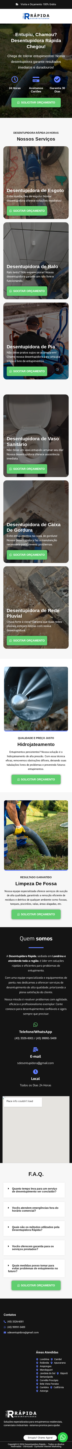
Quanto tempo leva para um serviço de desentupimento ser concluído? (34, 1190)
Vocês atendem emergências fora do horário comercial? (35, 1209)
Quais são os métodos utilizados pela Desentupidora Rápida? (35, 1228)
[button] (34, 1190)
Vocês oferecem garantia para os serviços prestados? (33, 1248)
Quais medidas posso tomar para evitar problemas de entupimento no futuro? (33, 1268)
